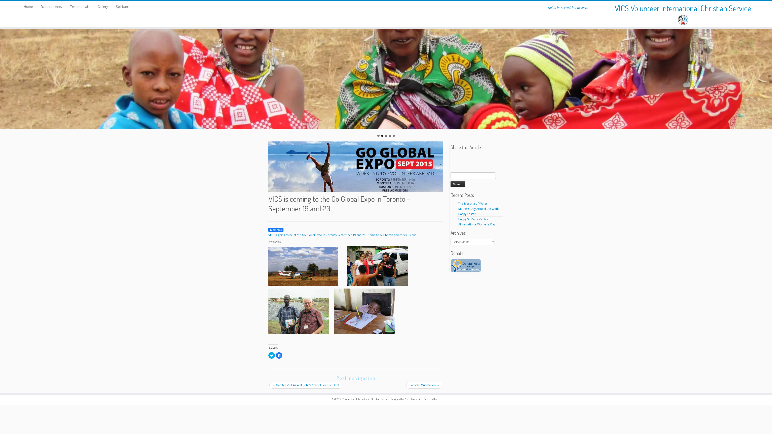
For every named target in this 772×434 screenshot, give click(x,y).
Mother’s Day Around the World (478, 209)
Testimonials (79, 6)
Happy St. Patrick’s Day (473, 219)
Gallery (103, 6)
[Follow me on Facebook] (275, 399)
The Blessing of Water (472, 203)
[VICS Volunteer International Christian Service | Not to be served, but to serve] (683, 20)
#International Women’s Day (476, 224)
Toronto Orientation (424, 385)
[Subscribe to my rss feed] (270, 399)
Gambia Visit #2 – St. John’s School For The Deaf (305, 385)
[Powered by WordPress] (438, 398)
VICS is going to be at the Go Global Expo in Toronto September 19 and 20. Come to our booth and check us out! (342, 235)
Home (28, 6)
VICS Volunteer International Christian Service (683, 8)
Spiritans (122, 6)
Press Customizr (413, 398)
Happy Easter (466, 214)
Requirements (51, 6)
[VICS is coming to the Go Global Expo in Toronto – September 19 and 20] (355, 166)
